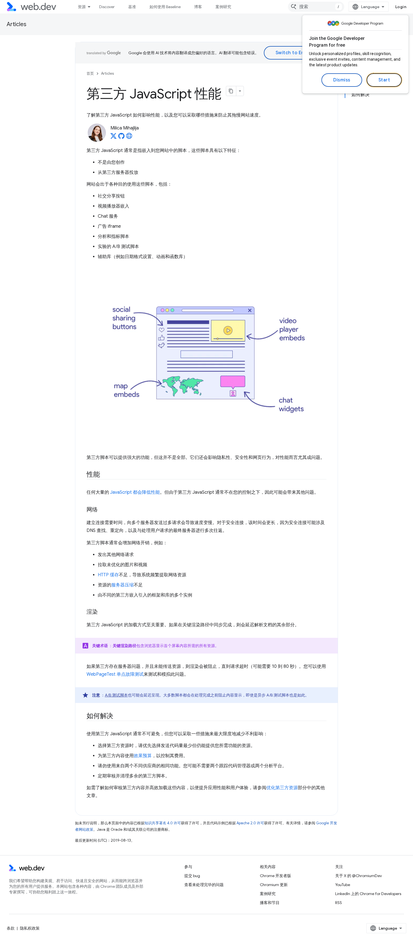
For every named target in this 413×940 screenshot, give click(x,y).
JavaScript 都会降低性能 (135, 492)
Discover (107, 6)
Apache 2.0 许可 (250, 823)
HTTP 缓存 (108, 575)
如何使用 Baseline (165, 6)
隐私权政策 (30, 928)
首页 (90, 73)
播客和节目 (270, 902)
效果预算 (143, 756)
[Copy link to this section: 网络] (103, 510)
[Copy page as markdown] (231, 91)
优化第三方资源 (282, 788)
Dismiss (341, 80)
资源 (82, 6)
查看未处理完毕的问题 (204, 884)
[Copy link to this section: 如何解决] (118, 716)
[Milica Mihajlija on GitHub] (121, 137)
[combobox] (316, 7)
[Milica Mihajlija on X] (113, 137)
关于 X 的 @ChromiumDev (358, 875)
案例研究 (223, 6)
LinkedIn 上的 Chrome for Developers (368, 893)
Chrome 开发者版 (275, 875)
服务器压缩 (122, 585)
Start (384, 80)
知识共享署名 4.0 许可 (162, 823)
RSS (338, 902)
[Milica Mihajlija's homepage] (129, 137)
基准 (132, 6)
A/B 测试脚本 (116, 695)
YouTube (342, 884)
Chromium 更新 (274, 884)
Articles (16, 24)
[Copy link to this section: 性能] (105, 475)
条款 (11, 928)
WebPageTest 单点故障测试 (115, 674)
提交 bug (192, 875)
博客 (198, 6)
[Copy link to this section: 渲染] (103, 612)
